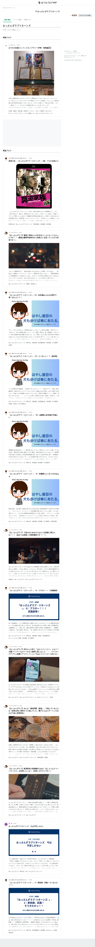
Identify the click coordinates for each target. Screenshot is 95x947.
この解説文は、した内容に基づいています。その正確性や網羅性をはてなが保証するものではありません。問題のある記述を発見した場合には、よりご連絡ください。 (12, 30)
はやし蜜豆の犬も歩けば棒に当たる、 (18, 158)
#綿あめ (11, 579)
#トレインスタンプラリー (16, 113)
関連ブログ (27, 19)
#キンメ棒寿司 (40, 111)
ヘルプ (78, 55)
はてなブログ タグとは (70, 55)
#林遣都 (42, 224)
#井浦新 (48, 224)
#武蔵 (55, 930)
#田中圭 (28, 342)
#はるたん (49, 930)
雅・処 (10, 823)
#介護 (51, 697)
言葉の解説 (7, 19)
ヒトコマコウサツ (13, 232)
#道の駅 (20, 111)
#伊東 (10, 111)
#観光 (15, 111)
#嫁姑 (46, 757)
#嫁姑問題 (40, 757)
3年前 (30, 412)
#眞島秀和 (54, 521)
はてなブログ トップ (10, 7)
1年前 (18, 45)
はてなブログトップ (69, 57)
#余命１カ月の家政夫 (19, 404)
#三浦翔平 (55, 342)
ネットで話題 (17, 19)
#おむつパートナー (42, 697)
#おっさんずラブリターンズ (44, 113)
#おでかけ (49, 111)
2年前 (30, 158)
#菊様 (28, 284)
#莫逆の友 (12, 224)
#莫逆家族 (36, 224)
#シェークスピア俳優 (15, 638)
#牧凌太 (11, 932)
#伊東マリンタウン (29, 111)
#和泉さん (34, 284)
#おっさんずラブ (19, 579)
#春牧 (10, 345)
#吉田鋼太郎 (41, 342)
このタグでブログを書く (85, 15)
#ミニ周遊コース (30, 113)
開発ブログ (84, 55)
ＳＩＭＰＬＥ (12, 45)
